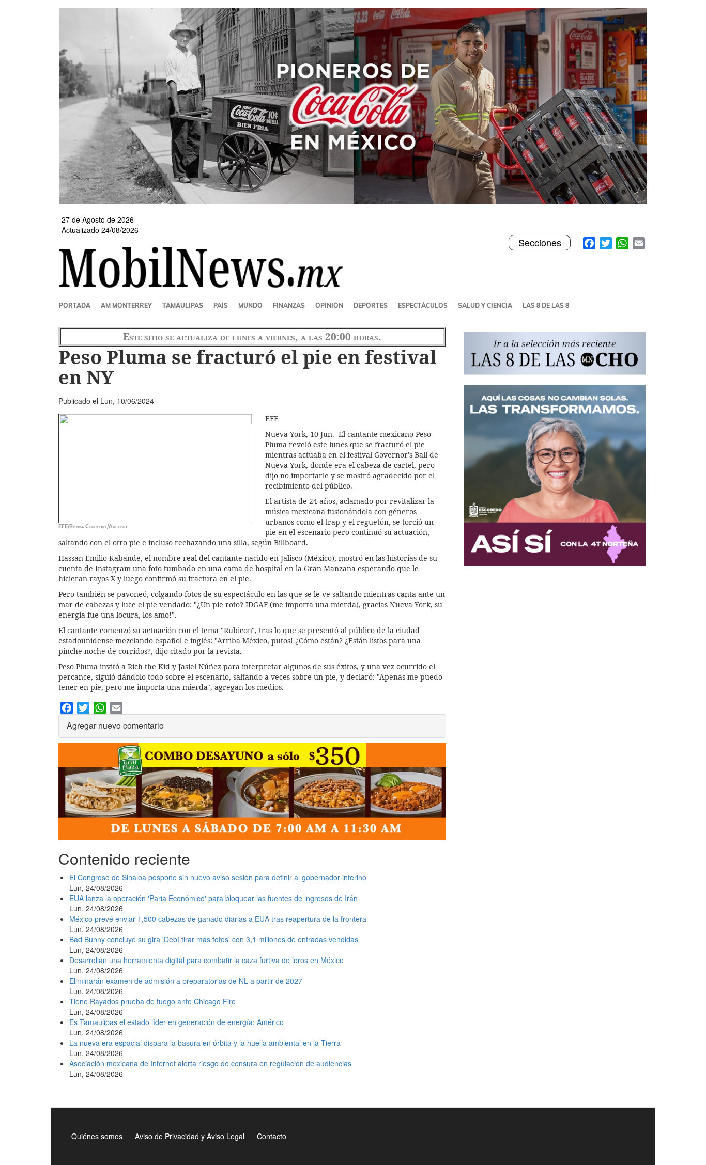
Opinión (329, 305)
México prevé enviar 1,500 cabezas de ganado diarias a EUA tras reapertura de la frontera (217, 919)
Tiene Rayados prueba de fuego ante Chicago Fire (152, 1001)
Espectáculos (423, 305)
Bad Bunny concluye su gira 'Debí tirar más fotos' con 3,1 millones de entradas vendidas (213, 939)
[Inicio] (205, 267)
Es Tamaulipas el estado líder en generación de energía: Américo (176, 1022)
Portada (74, 305)
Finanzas (289, 305)
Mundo (250, 305)
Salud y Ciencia (485, 305)
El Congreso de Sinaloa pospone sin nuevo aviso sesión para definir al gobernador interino (217, 877)
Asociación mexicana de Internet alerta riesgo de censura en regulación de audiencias (210, 1063)
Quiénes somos (96, 1136)
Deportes (371, 305)
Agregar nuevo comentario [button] (115, 725)
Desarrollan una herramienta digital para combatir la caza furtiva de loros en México (206, 960)
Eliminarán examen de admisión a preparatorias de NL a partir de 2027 (185, 980)
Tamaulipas (182, 305)
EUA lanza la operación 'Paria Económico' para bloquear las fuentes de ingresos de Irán (213, 898)
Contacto (271, 1136)
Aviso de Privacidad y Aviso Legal (189, 1136)
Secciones (539, 242)
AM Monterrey (126, 305)
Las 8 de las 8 (546, 305)
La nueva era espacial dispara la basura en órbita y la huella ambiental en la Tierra (205, 1042)
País (220, 305)
